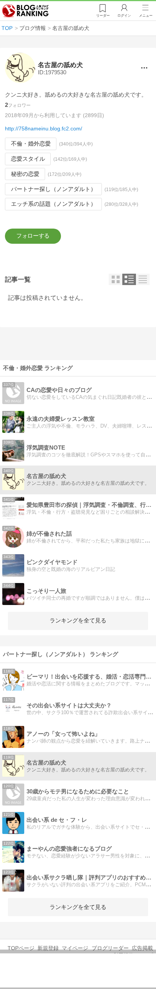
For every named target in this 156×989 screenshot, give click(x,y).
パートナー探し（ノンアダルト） (53, 189)
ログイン (124, 15)
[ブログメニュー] (144, 68)
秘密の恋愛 (25, 174)
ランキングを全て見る (78, 621)
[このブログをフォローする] (33, 236)
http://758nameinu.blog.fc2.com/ (43, 128)
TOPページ (21, 948)
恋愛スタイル (28, 159)
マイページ (75, 948)
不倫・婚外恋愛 (31, 144)
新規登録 (48, 948)
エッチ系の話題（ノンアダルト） (53, 204)
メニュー (146, 15)
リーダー (103, 15)
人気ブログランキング (25, 11)
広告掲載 (142, 948)
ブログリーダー (110, 948)
